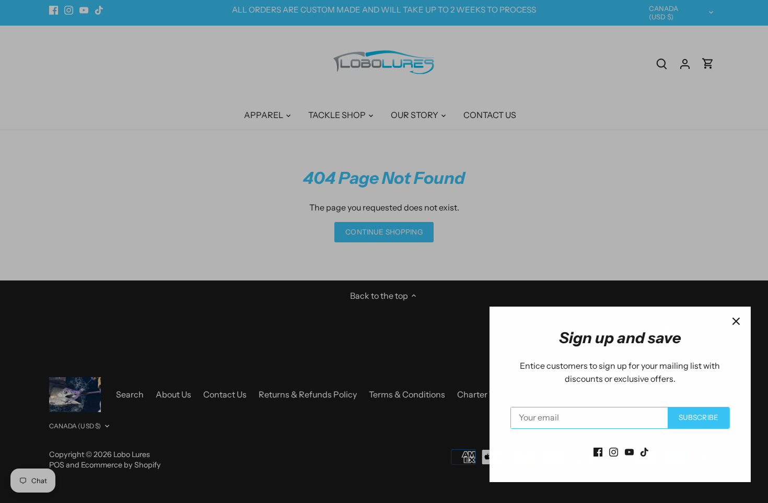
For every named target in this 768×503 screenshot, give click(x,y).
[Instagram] (610, 451)
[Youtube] (625, 451)
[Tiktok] (640, 451)
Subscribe (695, 417)
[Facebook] (594, 451)
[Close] (732, 321)
